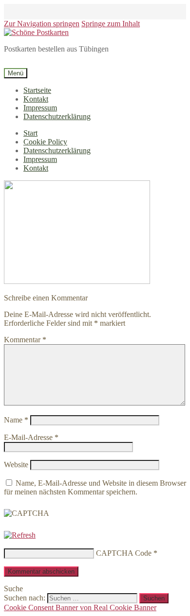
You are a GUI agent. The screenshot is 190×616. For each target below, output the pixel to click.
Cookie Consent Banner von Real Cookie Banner (80, 607)
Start (30, 133)
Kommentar (25, 339)
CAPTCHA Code (124, 553)
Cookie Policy (45, 142)
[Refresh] (20, 535)
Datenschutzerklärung (57, 116)
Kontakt (35, 99)
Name (16, 420)
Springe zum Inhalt (110, 23)
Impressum (40, 108)
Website (16, 464)
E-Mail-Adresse (31, 437)
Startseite (37, 90)
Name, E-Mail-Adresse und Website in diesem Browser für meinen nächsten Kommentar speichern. (95, 487)
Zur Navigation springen (41, 23)
